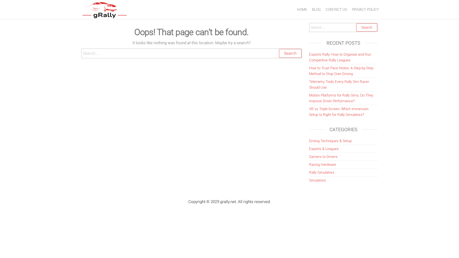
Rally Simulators (321, 172)
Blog (316, 9)
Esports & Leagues (324, 149)
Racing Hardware (322, 164)
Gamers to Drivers (323, 157)
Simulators (317, 180)
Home (302, 9)
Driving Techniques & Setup (330, 141)
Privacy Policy (365, 9)
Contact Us (336, 9)
